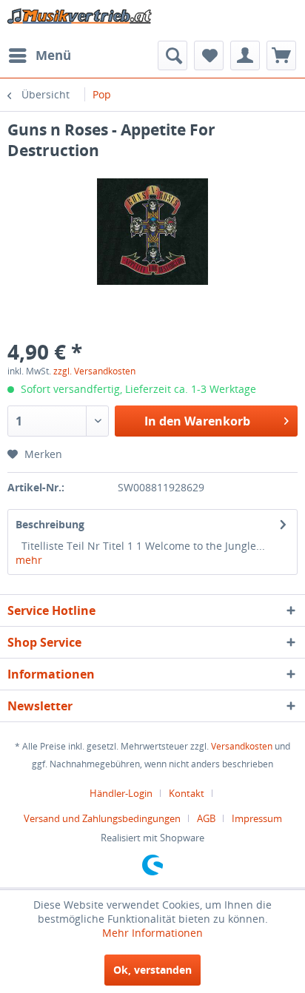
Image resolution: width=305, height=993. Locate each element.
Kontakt (186, 793)
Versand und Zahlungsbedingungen (102, 818)
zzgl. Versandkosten (94, 371)
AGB (206, 818)
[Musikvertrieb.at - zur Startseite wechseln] (79, 20)
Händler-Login (121, 793)
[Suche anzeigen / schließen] (172, 55)
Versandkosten (241, 746)
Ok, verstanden (152, 970)
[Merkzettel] (209, 55)
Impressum (257, 818)
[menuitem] (39, 55)
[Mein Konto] (245, 55)
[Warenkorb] (281, 55)
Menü (53, 55)
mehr (29, 560)
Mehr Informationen (152, 933)
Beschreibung (50, 524)
